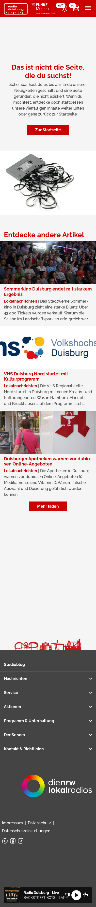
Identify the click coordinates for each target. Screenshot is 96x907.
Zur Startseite (48, 130)
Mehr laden (48, 506)
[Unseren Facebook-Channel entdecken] (13, 841)
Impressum (12, 823)
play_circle (76, 895)
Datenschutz (39, 823)
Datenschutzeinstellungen (26, 831)
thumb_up (85, 895)
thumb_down (67, 895)
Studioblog (14, 664)
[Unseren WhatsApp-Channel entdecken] (5, 841)
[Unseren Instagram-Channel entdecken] (21, 841)
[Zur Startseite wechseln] (16, 9)
